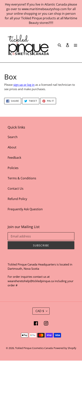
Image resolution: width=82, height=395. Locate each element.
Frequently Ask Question (25, 209)
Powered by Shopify (65, 348)
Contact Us (15, 188)
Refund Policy (17, 199)
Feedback (14, 157)
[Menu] (76, 44)
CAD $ (39, 311)
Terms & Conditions (22, 178)
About (12, 147)
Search (13, 137)
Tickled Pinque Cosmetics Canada (34, 348)
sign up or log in (24, 85)
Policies (13, 168)
